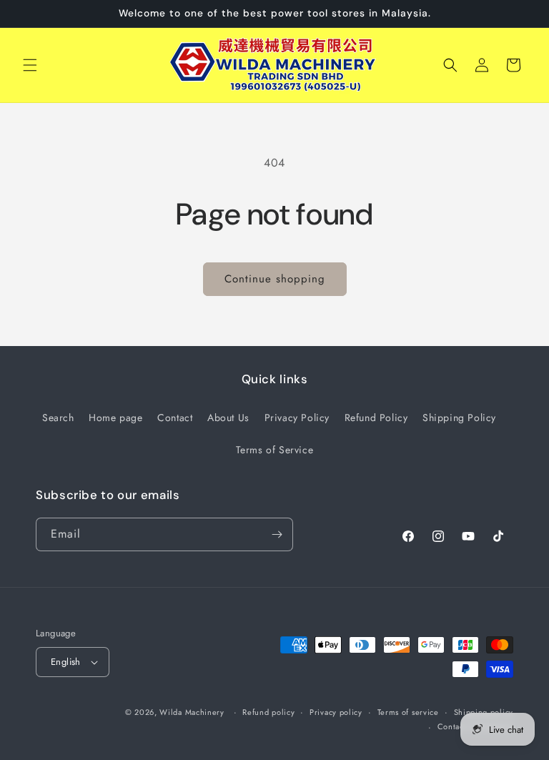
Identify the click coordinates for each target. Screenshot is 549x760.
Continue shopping (274, 279)
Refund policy (268, 712)
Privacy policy (336, 712)
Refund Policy (376, 417)
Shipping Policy (459, 417)
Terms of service (408, 712)
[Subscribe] (276, 534)
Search (58, 417)
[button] (30, 65)
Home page (115, 417)
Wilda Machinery (191, 712)
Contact (174, 417)
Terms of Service (275, 450)
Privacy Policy (297, 417)
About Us (228, 417)
